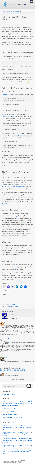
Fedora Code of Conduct (9, 394)
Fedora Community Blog (12, 460)
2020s (6, 306)
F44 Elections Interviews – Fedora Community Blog (16, 425)
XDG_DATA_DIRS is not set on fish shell (13, 186)
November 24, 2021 (7, 22)
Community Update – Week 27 (10, 414)
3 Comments (19, 22)
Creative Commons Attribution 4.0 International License (14, 462)
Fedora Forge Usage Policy (9, 408)
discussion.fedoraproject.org (12, 370)
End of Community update (9, 411)
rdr (5, 322)
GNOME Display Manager (10, 216)
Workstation (11, 304)
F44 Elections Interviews (9, 447)
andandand (7, 339)
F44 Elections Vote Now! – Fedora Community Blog (16, 445)
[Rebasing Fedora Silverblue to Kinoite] (17, 12)
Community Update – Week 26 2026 (12, 417)
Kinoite (11, 306)
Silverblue (15, 306)
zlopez (6, 357)
